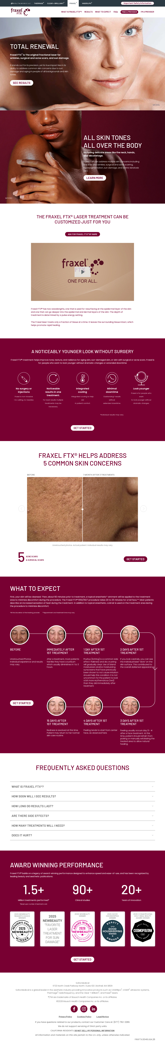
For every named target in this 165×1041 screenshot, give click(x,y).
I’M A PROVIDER (147, 12)
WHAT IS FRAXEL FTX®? (71, 12)
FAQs (116, 12)
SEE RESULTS (21, 82)
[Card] (35, 414)
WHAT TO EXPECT (103, 12)
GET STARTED (82, 428)
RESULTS (88, 12)
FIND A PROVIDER (129, 12)
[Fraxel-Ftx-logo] (20, 12)
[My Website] (21, 3)
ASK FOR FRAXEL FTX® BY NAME (82, 234)
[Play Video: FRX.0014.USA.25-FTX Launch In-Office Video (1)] (83, 272)
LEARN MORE (94, 177)
